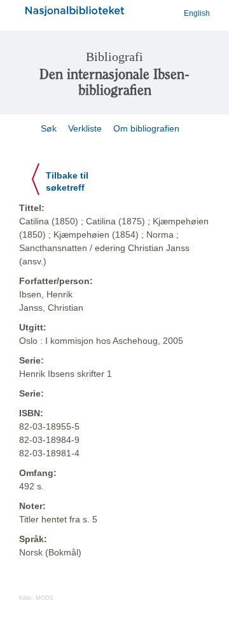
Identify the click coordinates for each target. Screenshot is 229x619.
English (197, 13)
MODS (44, 598)
